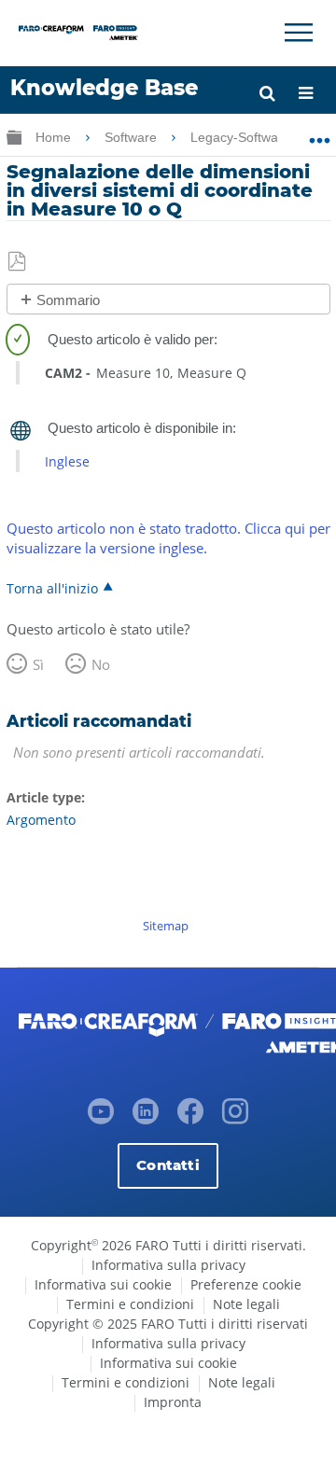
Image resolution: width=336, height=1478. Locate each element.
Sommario (68, 300)
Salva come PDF (18, 262)
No (100, 664)
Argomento (41, 820)
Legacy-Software (242, 137)
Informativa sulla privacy (168, 1265)
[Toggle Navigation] (298, 32)
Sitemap (166, 925)
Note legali (246, 1304)
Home (55, 137)
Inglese (67, 461)
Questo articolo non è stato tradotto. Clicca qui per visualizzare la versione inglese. (168, 538)
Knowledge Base (104, 88)
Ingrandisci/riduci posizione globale (319, 133)
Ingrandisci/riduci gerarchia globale (14, 136)
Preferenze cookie (245, 1284)
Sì (38, 664)
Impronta (173, 1402)
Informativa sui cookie (103, 1284)
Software (133, 137)
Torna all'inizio (52, 587)
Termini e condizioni (130, 1304)
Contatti (167, 1165)
